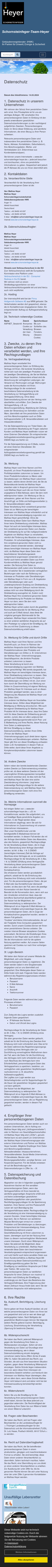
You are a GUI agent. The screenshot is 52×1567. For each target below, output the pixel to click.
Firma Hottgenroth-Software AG (20, 300)
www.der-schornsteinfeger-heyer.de (24, 219)
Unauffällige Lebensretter (22, 1496)
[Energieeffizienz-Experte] (26, 1486)
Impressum (12, 1543)
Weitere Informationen (26, 1552)
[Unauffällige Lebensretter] (26, 1503)
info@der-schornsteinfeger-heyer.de (26, 216)
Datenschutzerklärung (15, 1546)
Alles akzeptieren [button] (26, 1560)
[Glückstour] (26, 1523)
